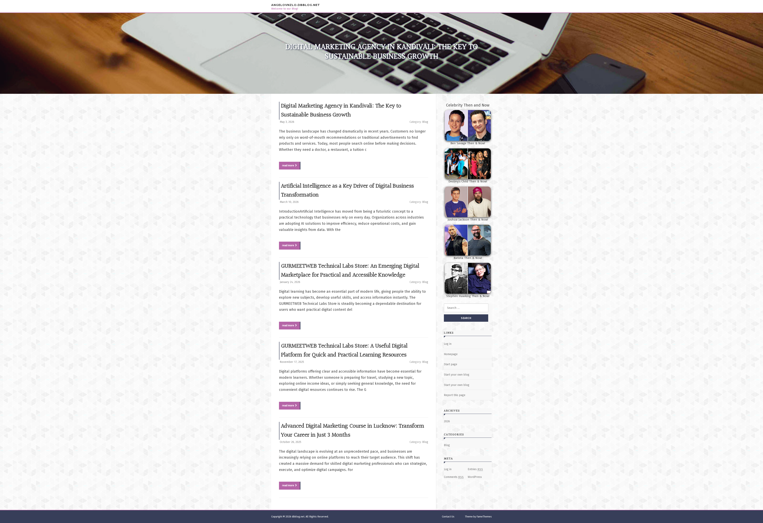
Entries (475, 469)
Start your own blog (456, 374)
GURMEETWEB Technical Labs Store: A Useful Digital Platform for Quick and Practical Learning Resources (344, 350)
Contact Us (448, 516)
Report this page (454, 395)
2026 (447, 421)
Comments (454, 477)
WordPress (475, 477)
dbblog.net (298, 516)
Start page (450, 364)
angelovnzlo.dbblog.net (295, 5)
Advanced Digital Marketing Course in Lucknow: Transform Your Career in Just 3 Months (352, 430)
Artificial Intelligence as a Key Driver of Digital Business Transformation (347, 190)
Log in (447, 344)
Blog (425, 122)
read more (288, 165)
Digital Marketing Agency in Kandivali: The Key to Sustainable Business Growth (341, 110)
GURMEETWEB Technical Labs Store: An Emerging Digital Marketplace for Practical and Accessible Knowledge (350, 271)
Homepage (451, 354)
